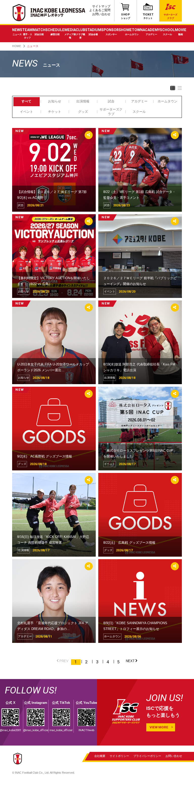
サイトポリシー (119, 755)
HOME (16, 46)
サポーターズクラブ (111, 111)
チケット (54, 112)
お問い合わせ (101, 14)
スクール (139, 112)
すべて (26, 101)
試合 (111, 101)
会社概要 (99, 755)
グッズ (83, 112)
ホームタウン (167, 101)
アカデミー (139, 101)
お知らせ (54, 101)
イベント (26, 112)
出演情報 (82, 101)
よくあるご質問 (99, 10)
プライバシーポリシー (147, 755)
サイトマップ (101, 6)
